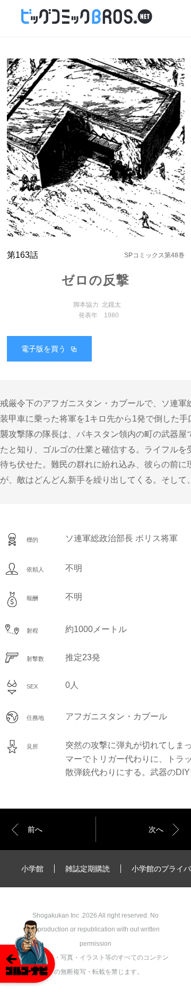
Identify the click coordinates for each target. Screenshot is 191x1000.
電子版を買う (43, 348)
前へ (35, 829)
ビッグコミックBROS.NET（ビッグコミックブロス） (101, 17)
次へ (156, 829)
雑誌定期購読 (87, 868)
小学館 (32, 868)
